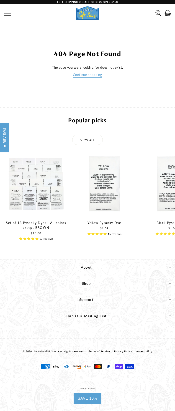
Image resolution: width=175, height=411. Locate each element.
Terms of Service (99, 351)
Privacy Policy (123, 351)
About (86, 267)
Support (86, 300)
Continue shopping (87, 75)
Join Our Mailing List (86, 316)
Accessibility (144, 351)
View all (87, 140)
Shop (86, 283)
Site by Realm (87, 388)
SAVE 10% (87, 398)
